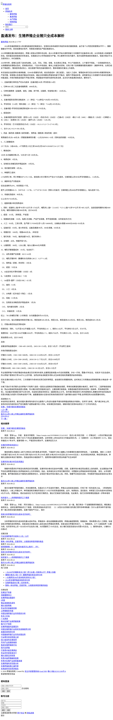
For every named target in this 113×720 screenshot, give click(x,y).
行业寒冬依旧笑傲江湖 (10, 637)
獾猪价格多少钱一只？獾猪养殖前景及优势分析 (23, 575)
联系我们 (8, 24)
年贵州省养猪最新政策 (10, 658)
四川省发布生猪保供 (9, 640)
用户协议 (20, 713)
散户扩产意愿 (6, 624)
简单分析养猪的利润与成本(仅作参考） (16, 514)
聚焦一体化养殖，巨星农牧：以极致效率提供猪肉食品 (22, 541)
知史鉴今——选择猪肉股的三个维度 (15, 498)
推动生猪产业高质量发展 (10, 621)
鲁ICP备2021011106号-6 (57, 671)
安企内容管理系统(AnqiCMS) (36, 671)
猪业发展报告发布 (8, 603)
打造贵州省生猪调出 (9, 650)
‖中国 (3, 600)
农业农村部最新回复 (9, 608)
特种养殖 (13, 22)
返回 (3, 710)
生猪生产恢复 (6, 592)
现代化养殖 (5, 648)
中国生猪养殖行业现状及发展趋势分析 (16, 629)
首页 (7, 9)
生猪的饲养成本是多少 (10, 445)
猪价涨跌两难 (6, 605)
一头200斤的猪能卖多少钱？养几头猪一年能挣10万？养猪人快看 (30, 572)
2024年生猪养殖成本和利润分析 (17, 580)
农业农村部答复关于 (9, 653)
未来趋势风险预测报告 (10, 669)
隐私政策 (30, 713)
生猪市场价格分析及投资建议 (12, 462)
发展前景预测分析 (8, 632)
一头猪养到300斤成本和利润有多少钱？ (20, 577)
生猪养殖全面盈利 (8, 598)
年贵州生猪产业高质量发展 (11, 661)
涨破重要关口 (6, 595)
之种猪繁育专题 (7, 611)
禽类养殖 (13, 17)
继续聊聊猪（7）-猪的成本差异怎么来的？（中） (20, 547)
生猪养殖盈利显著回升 (10, 627)
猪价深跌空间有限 (8, 655)
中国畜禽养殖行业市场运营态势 (13, 634)
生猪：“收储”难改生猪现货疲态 (13, 428)
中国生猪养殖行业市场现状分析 (13, 613)
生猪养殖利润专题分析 (10, 663)
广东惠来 (4, 619)
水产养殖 (13, 19)
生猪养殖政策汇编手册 (10, 666)
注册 (3, 691)
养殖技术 (8, 11)
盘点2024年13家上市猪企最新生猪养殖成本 (17, 481)
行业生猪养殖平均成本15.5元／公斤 (15, 536)
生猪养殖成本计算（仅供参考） (17, 583)
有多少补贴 (5, 616)
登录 (8, 691)
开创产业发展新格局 (9, 642)
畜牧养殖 (13, 14)
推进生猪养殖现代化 (9, 645)
